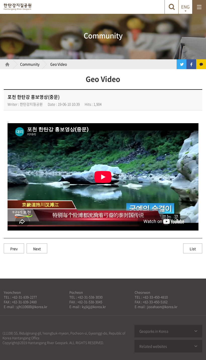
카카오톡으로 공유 (201, 64)
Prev (14, 248)
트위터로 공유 (181, 64)
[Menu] (199, 7)
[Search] (171, 7)
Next (37, 248)
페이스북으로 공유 (191, 64)
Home (5, 64)
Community (29, 64)
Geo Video (58, 64)
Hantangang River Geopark (17, 7)
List (193, 248)
